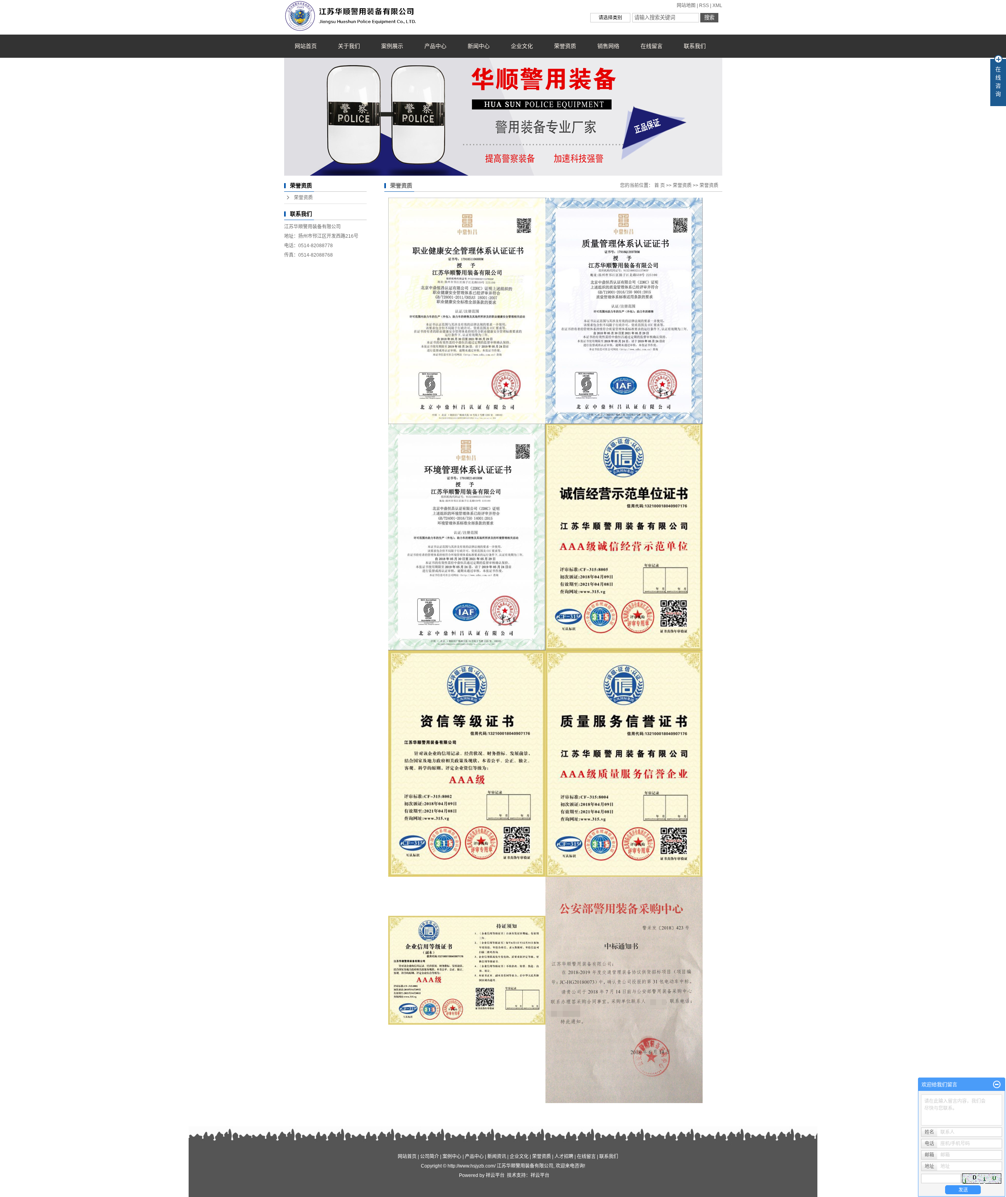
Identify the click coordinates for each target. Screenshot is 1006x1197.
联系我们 (695, 46)
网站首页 (306, 46)
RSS (704, 5)
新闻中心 (479, 46)
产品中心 (435, 46)
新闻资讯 (496, 1156)
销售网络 (608, 46)
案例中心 (451, 1156)
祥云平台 (495, 1175)
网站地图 (686, 5)
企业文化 (522, 46)
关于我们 (349, 46)
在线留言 (652, 46)
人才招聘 (563, 1156)
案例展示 (392, 46)
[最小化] (996, 1085)
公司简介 (429, 1156)
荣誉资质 (565, 46)
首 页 (659, 185)
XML (717, 5)
